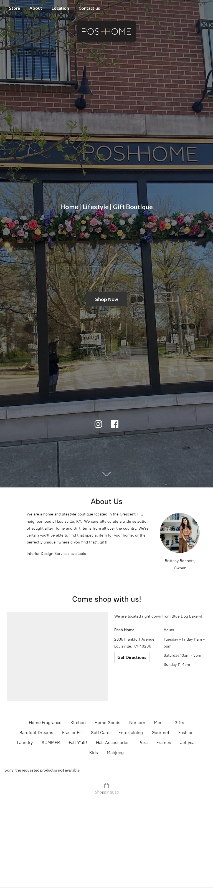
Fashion (186, 732)
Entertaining (130, 732)
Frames (163, 742)
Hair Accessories (113, 742)
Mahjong (115, 752)
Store (14, 8)
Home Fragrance (45, 722)
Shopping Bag (106, 792)
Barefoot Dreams (36, 732)
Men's (160, 722)
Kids (93, 752)
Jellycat (188, 742)
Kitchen (78, 722)
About (35, 8)
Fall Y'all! (78, 742)
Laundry (25, 742)
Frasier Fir (72, 732)
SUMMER (51, 742)
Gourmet (160, 732)
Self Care (100, 732)
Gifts (179, 722)
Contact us (89, 8)
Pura (143, 742)
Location (60, 8)
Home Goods (107, 722)
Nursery (137, 722)
